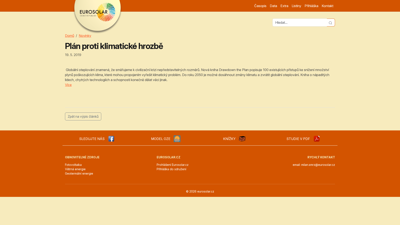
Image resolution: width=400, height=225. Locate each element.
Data (273, 6)
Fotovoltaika (73, 164)
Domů (69, 36)
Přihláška (311, 6)
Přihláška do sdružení (171, 169)
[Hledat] (331, 22)
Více (68, 85)
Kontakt (327, 6)
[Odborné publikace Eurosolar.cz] (242, 138)
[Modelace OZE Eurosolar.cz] (177, 138)
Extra (284, 6)
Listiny (296, 6)
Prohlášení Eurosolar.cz (173, 164)
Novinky (85, 36)
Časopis (260, 6)
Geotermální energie (79, 173)
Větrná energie (75, 169)
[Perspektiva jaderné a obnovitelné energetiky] (316, 138)
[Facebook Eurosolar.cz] (111, 138)
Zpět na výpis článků (83, 116)
